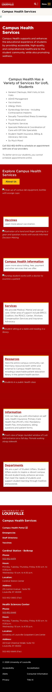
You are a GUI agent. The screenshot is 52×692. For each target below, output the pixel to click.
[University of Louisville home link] (8, 4)
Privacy (5, 680)
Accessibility (8, 668)
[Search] (36, 4)
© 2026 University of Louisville (16, 662)
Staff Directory (10, 538)
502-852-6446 (9, 612)
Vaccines (7, 542)
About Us (11, 181)
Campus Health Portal (13, 528)
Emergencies (8, 533)
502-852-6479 (9, 559)
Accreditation (33, 668)
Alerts (5, 674)
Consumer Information (37, 674)
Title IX (30, 680)
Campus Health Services (19, 520)
